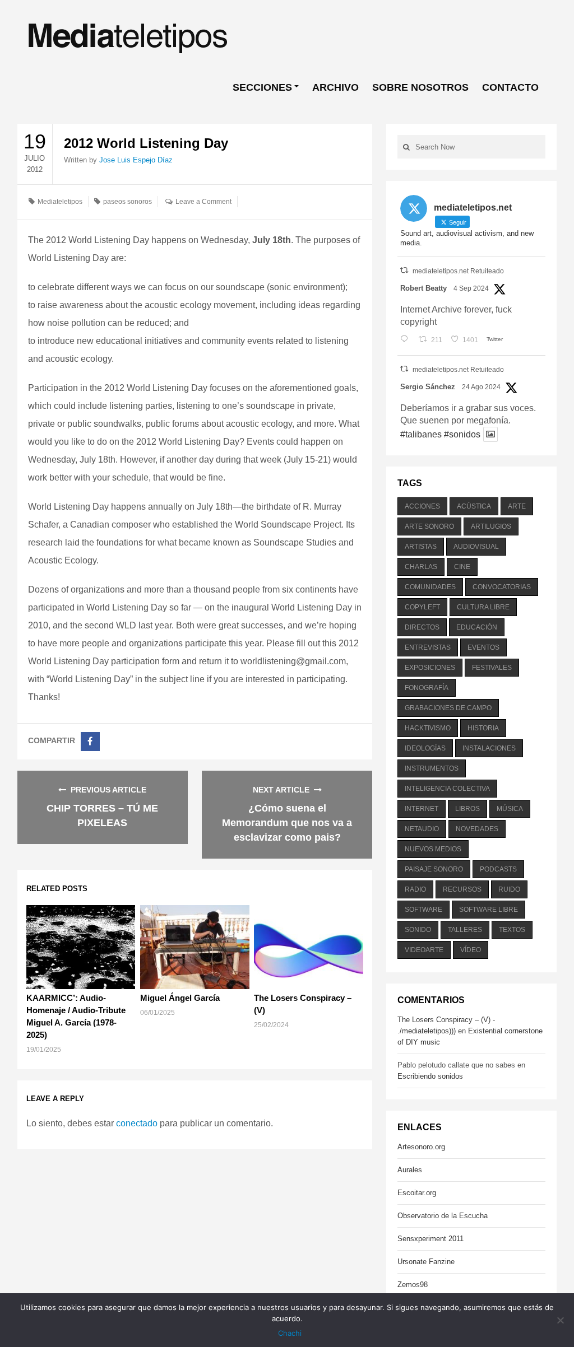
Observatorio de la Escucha (442, 1215)
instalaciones (489, 748)
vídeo (470, 950)
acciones (422, 506)
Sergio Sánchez (427, 387)
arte (517, 506)
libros (467, 809)
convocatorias (502, 587)
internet (421, 809)
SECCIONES (262, 87)
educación (476, 627)
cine (462, 567)
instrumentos (432, 768)
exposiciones (430, 668)
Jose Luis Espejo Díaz (136, 160)
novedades (477, 829)
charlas (421, 567)
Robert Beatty (423, 288)
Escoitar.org (416, 1192)
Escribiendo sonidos (430, 1076)
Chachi (290, 1333)
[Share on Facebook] (90, 741)
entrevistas (428, 647)
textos (512, 930)
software (423, 909)
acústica (474, 506)
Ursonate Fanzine (426, 1261)
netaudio (422, 829)
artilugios (491, 526)
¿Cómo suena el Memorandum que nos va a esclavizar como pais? (287, 823)
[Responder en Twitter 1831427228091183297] (406, 340)
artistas (421, 547)
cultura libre (483, 607)
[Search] (406, 147)
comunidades (430, 587)
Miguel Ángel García (180, 998)
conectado (137, 1123)
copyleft (422, 607)
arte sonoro (429, 526)
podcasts (498, 869)
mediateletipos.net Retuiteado (458, 271)
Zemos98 (412, 1284)
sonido (418, 930)
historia (483, 728)
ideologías (425, 748)
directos (422, 627)
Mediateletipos (60, 202)
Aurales (409, 1170)
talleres (465, 930)
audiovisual (476, 547)
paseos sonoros (127, 202)
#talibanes (421, 434)
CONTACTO (510, 87)
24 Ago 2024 (481, 387)
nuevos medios (433, 849)
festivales (492, 668)
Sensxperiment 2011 (430, 1238)
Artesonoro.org (421, 1147)
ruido (509, 889)
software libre (488, 909)
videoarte (424, 950)
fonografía (426, 688)
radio (415, 889)
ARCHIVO (335, 87)
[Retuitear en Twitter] (404, 270)
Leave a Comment (203, 202)
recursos (462, 889)
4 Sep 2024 (471, 288)
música (510, 809)
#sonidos (462, 434)
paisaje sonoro (434, 869)
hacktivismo (428, 728)
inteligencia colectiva (447, 789)
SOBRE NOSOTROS (420, 87)
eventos (483, 647)
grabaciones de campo (448, 708)
